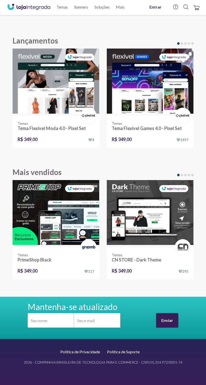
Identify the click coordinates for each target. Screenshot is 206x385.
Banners (81, 7)
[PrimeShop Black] (56, 213)
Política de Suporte (123, 351)
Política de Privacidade (80, 351)
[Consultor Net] (182, 246)
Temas (62, 7)
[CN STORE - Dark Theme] (150, 213)
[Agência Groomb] (87, 242)
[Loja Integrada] (29, 7)
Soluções (102, 7)
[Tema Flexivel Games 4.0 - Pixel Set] (150, 82)
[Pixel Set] (87, 110)
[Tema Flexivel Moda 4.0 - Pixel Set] (56, 82)
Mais (120, 7)
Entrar (155, 7)
